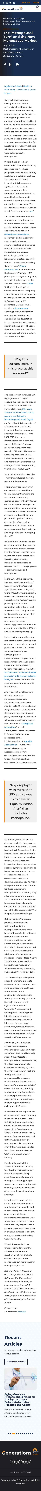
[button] (8, 1433)
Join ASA (25, 3)
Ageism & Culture (13, 86)
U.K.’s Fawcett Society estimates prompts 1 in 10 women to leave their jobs (20, 676)
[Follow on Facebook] (3, 3)
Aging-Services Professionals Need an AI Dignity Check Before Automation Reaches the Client (19, 1399)
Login (36, 3)
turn (31, 211)
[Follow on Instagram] (7, 3)
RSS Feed (26, 1472)
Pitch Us (14, 1472)
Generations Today (12, 18)
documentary (21, 308)
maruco (22, 1312)
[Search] (37, 6)
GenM (30, 283)
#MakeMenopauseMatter (16, 234)
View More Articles (16, 1362)
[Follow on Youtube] (10, 3)
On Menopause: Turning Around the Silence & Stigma (19, 21)
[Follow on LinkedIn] (14, 3)
